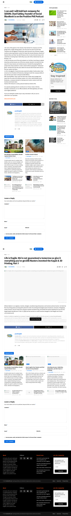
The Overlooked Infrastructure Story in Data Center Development (43, 471)
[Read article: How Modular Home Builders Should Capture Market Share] (13, 146)
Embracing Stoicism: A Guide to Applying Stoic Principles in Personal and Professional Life (61, 119)
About (54, 481)
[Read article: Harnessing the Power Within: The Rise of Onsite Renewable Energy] (52, 49)
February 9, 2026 (61, 28)
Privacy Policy (65, 481)
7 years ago (19, 19)
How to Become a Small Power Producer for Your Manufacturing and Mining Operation (57, 109)
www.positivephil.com (9, 98)
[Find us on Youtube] (27, 458)
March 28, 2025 (15, 181)
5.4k (64, 36)
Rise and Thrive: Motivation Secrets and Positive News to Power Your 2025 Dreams (62, 24)
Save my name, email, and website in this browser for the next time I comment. (24, 233)
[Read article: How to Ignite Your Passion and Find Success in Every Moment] (35, 361)
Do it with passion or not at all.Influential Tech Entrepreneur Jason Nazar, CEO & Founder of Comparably (17, 187)
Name (6, 221)
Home (5, 7)
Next (55, 55)
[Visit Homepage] (30, 2)
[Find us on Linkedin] (31, 458)
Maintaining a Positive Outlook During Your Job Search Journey (38, 186)
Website (27, 227)
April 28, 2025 (60, 143)
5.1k (20, 191)
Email (6, 227)
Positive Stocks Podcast (31, 154)
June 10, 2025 (15, 191)
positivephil (12, 19)
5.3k (64, 45)
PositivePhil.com (9, 481)
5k (21, 157)
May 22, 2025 (60, 36)
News (9, 7)
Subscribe (39, 2)
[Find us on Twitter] (24, 458)
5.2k (65, 143)
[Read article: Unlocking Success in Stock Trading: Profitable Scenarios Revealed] (28, 178)
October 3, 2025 (60, 135)
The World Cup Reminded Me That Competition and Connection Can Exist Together (43, 460)
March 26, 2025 (14, 157)
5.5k (66, 28)
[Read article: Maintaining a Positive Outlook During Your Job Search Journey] (28, 186)
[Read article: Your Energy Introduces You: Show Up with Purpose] (52, 140)
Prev (51, 55)
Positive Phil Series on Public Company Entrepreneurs (17, 392)
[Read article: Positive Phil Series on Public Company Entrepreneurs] (7, 392)
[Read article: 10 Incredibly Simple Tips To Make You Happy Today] (50, 392)
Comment (7, 204)
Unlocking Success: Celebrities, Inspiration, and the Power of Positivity (55, 369)
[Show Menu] (3, 2)
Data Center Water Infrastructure (44, 467)
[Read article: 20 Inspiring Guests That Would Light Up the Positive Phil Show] (52, 33)
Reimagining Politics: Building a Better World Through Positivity (39, 392)
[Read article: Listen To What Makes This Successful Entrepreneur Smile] (52, 41)
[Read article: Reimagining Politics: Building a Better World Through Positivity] (29, 392)
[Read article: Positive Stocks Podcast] (34, 146)
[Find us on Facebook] (21, 458)
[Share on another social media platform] (42, 104)
